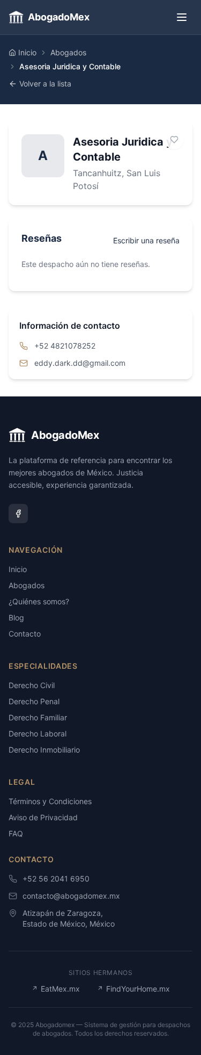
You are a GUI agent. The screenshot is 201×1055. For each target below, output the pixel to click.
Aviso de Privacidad (43, 817)
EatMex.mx (56, 988)
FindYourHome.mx (133, 988)
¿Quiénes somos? (39, 601)
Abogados (68, 52)
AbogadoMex (59, 17)
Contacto (25, 633)
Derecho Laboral (37, 733)
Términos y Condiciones (50, 801)
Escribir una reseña (146, 240)
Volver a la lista (45, 83)
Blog (16, 617)
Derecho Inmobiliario (44, 749)
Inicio (27, 52)
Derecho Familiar (38, 717)
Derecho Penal (34, 701)
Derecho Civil (32, 685)
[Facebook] (18, 513)
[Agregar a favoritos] (174, 139)
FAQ (16, 833)
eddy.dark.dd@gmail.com (79, 362)
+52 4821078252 (64, 345)
